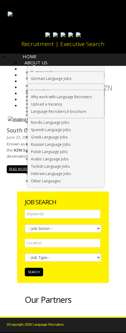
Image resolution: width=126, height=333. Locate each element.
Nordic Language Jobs (50, 122)
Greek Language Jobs (49, 137)
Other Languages (46, 181)
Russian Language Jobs (50, 144)
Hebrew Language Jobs (51, 173)
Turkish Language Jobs (50, 166)
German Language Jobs (51, 78)
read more (18, 169)
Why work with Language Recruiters (61, 96)
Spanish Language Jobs (51, 129)
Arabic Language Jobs (50, 159)
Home (30, 56)
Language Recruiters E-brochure (58, 111)
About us (35, 62)
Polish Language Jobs (49, 151)
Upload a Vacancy (46, 104)
